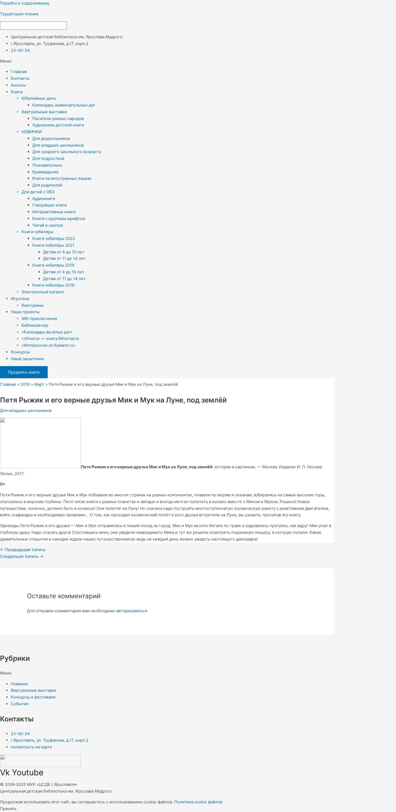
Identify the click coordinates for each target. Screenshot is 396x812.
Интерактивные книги (54, 211)
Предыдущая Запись (23, 549)
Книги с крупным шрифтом (58, 218)
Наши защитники (27, 358)
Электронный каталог (43, 291)
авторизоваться (131, 610)
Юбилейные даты (39, 98)
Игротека (20, 298)
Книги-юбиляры (37, 231)
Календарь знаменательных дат (63, 105)
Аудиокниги (43, 198)
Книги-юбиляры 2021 (53, 245)
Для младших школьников (58, 145)
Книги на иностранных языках (62, 178)
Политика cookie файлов (198, 801)
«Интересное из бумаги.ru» (48, 345)
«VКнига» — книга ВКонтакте (50, 338)
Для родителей (47, 185)
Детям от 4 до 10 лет (63, 251)
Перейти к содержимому (24, 3)
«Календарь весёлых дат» (47, 332)
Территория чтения (19, 13)
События (19, 703)
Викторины (33, 305)
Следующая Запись (21, 556)
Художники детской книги (58, 125)
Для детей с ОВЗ (38, 191)
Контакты (20, 78)
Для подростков (48, 158)
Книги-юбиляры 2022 (53, 238)
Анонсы (18, 85)
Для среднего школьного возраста (66, 151)
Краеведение (45, 171)
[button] (198, 61)
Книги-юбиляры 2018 (53, 285)
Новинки (19, 683)
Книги (17, 91)
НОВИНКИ (32, 131)
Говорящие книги (49, 205)
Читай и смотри (47, 225)
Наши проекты (25, 311)
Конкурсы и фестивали (33, 697)
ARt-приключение (39, 318)
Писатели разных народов (58, 118)
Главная (19, 71)
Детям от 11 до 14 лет (64, 258)
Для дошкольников (51, 138)
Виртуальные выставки (44, 111)
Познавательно (47, 165)
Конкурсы (20, 352)
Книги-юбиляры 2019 (53, 265)
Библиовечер (35, 325)
